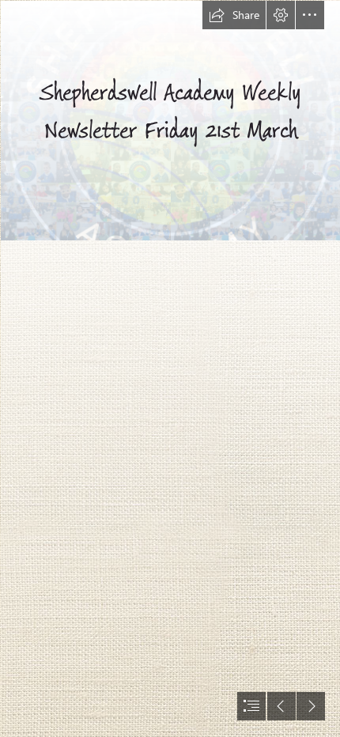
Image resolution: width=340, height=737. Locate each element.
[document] (170, 368)
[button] (234, 15)
